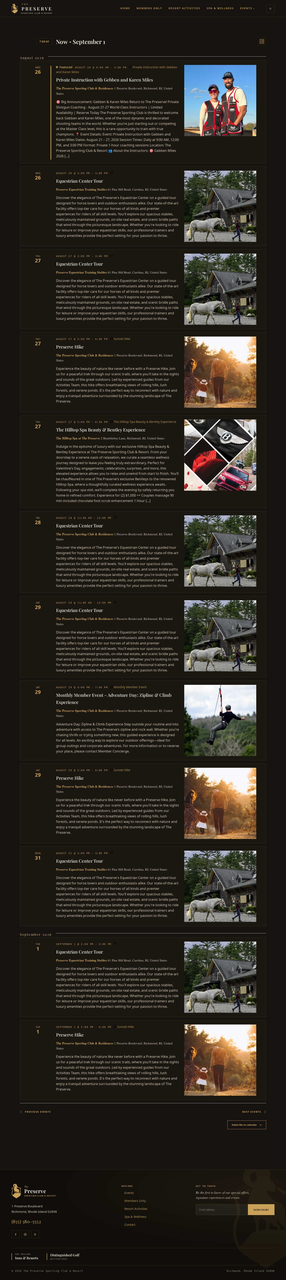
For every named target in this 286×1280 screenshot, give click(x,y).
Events (247, 8)
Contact (129, 1224)
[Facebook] (15, 1234)
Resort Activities (184, 8)
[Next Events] (30, 41)
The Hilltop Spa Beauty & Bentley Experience (101, 429)
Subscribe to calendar (244, 1124)
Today (44, 41)
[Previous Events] (22, 41)
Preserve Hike (70, 347)
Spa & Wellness (220, 8)
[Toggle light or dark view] (270, 8)
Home (125, 8)
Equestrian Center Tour (79, 181)
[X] (35, 1234)
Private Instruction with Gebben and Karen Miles (104, 80)
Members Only (149, 8)
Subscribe (261, 1209)
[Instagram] (25, 1234)
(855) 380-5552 (26, 1221)
